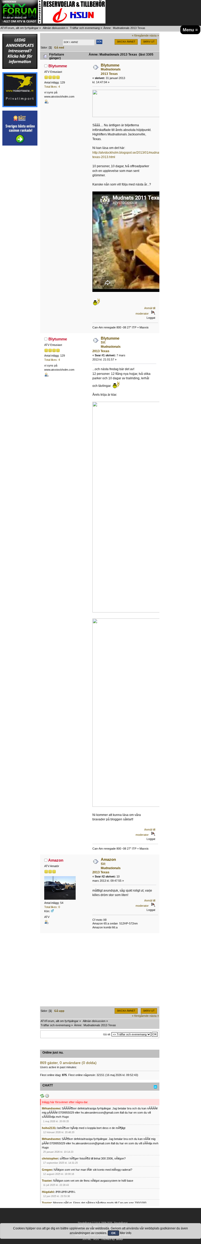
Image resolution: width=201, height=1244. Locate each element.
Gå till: (107, 1034)
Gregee (47, 1169)
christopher (50, 1158)
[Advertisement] (19, 227)
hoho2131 (48, 1127)
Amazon (55, 860)
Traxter (46, 1180)
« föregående (140, 35)
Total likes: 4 (52, 86)
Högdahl (48, 1191)
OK (113, 1233)
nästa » (154, 35)
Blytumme (57, 66)
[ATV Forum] (21, 22)
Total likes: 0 (52, 907)
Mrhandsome (51, 1108)
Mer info (125, 1233)
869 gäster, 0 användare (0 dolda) (68, 1063)
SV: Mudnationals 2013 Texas (106, 347)
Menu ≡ (190, 29)
